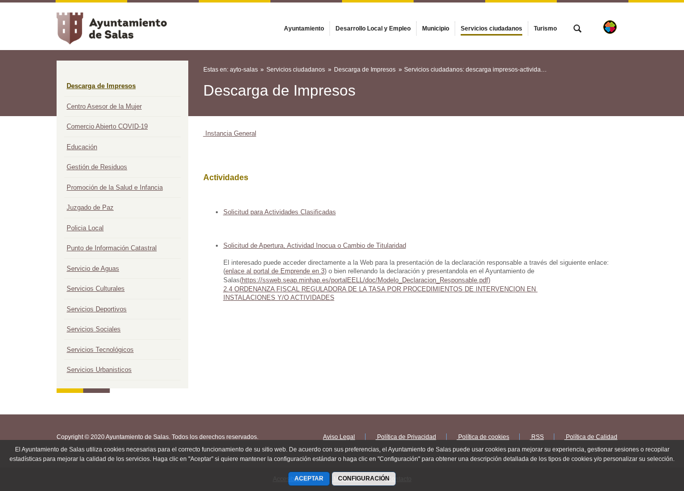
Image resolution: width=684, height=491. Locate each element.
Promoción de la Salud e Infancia (115, 187)
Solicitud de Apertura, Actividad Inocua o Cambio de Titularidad (314, 245)
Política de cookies (483, 436)
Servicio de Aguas (93, 268)
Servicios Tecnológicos (100, 349)
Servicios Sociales (94, 329)
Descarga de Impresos (101, 86)
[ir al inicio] (644, 431)
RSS (537, 436)
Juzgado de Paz (90, 207)
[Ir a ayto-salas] (112, 26)
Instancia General (229, 133)
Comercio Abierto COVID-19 (107, 126)
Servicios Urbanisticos (99, 369)
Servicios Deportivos (97, 309)
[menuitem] (303, 28)
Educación (82, 147)
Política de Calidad (590, 436)
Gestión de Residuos (97, 167)
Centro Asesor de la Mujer (104, 106)
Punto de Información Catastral (112, 248)
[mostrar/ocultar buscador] (577, 29)
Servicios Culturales (96, 288)
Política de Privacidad (406, 436)
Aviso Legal (339, 436)
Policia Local (85, 228)
